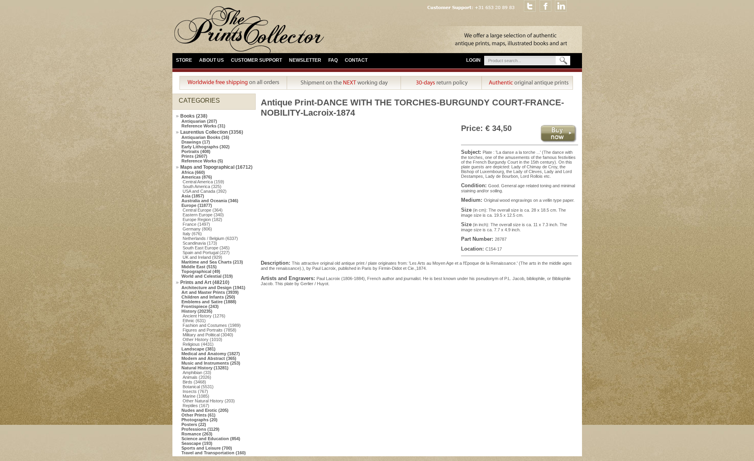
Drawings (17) (195, 142)
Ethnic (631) (194, 320)
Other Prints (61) (198, 415)
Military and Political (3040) (208, 334)
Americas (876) (196, 177)
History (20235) (196, 311)
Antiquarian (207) (199, 121)
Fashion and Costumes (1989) (212, 325)
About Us (211, 60)
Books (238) (193, 116)
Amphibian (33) (197, 372)
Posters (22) (193, 424)
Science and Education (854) (210, 438)
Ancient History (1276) (204, 315)
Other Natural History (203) (209, 400)
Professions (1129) (200, 429)
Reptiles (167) (196, 405)
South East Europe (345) (206, 247)
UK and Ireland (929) (202, 257)
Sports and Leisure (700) (206, 448)
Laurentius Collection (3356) (211, 132)
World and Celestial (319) (207, 276)
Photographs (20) (199, 419)
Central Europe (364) (203, 210)
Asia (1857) (192, 196)
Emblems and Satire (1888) (208, 301)
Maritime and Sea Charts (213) (212, 262)
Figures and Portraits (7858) (209, 330)
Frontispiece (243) (200, 306)
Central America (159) (203, 181)
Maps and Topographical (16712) (216, 167)
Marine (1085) (196, 396)
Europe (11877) (196, 205)
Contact (356, 60)
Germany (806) (197, 229)
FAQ (333, 60)
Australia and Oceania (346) (209, 200)
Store (184, 60)
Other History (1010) (202, 339)
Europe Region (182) (202, 219)
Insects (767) (195, 391)
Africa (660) (193, 172)
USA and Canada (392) (205, 191)
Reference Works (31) (203, 126)
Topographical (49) (200, 271)
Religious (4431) (198, 344)
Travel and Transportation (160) (213, 452)
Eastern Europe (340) (203, 214)
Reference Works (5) (202, 161)
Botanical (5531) (198, 386)
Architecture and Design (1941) (213, 287)
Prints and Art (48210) (204, 282)
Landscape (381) (198, 349)
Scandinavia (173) (200, 243)
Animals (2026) (197, 377)
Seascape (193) (196, 443)
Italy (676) (192, 233)
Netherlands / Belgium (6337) (210, 238)
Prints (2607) (194, 156)
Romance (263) (196, 433)
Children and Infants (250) (208, 297)
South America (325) (202, 186)
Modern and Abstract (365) (208, 358)
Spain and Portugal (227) (206, 252)
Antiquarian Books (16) (205, 137)
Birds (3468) (194, 382)
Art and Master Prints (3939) (210, 292)
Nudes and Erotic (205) (205, 410)
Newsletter (305, 60)
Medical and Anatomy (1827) (210, 353)
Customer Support (256, 60)
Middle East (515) (199, 266)
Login (473, 60)
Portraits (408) (195, 151)
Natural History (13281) (205, 367)
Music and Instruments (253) (210, 363)
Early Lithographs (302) (205, 146)
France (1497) (196, 224)
